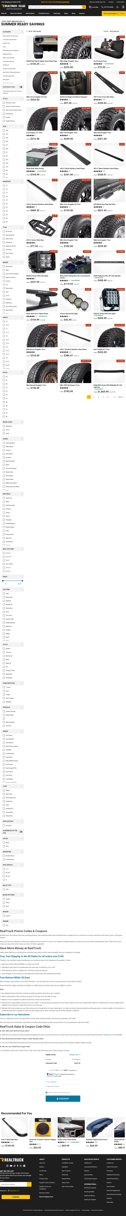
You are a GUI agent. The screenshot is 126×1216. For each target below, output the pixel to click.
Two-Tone (9, 615)
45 (6, 398)
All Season (9, 242)
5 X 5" (7, 560)
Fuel (7, 292)
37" (7, 152)
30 (6, 409)
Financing (110, 1171)
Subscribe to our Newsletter (15, 1014)
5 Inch (8, 369)
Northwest (9, 266)
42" (7, 178)
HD (7, 667)
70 (6, 380)
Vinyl (7, 531)
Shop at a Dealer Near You (97, 2)
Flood (7, 902)
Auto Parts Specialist (12, 274)
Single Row (9, 801)
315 (7, 167)
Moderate (9, 426)
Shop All (3, 13)
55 (6, 384)
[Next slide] (123, 1133)
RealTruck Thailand (90, 1199)
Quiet (7, 433)
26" (7, 214)
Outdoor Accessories (9, 68)
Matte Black (9, 446)
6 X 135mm (9, 564)
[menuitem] (4, 13)
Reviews (86, 1171)
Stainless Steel (10, 505)
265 (7, 138)
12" (7, 336)
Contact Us (110, 1163)
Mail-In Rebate (10, 722)
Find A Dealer (111, 1186)
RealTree (8, 601)
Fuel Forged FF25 (11, 768)
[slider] (3, 581)
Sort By (106, 31)
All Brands (65, 1174)
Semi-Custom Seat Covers (14, 110)
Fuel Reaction (10, 739)
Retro (7, 641)
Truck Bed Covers (43, 13)
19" (7, 200)
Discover (82, 13)
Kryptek (8, 630)
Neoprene (9, 538)
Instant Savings (10, 711)
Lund (7, 295)
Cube (7, 805)
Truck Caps (56, 13)
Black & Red (9, 472)
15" (7, 185)
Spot (7, 906)
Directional (9, 656)
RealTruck (6, 65)
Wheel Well (9, 816)
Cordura (8, 509)
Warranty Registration (113, 1190)
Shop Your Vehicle (16, 13)
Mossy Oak (9, 597)
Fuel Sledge (9, 779)
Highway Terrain (11, 246)
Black (7, 465)
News (41, 1174)
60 (6, 376)
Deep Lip (8, 663)
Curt (7, 314)
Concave (8, 652)
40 (6, 405)
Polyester (9, 520)
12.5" (7, 339)
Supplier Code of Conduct (47, 1182)
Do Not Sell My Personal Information (54, 1210)
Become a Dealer (44, 1193)
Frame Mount (10, 859)
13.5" (7, 343)
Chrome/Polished (11, 468)
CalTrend (8, 299)
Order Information (112, 1167)
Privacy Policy (43, 1178)
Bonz (7, 612)
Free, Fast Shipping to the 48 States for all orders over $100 (32, 956)
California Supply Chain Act (72, 1210)
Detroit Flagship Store (46, 1197)
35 (6, 413)
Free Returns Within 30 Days (15, 977)
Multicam (9, 626)
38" (7, 170)
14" (7, 347)
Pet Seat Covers (10, 103)
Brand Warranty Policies (114, 1194)
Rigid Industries (10, 277)
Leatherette (9, 541)
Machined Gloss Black (12, 486)
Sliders (8, 790)
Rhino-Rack (9, 288)
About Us (42, 1163)
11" (7, 329)
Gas (7, 925)
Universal (8, 825)
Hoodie (8, 117)
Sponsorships (88, 1174)
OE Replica (9, 677)
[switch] (12, 87)
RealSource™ (88, 1163)
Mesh (7, 659)
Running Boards (11, 797)
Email (2, 1180)
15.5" (7, 354)
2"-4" (7, 869)
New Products (30, 13)
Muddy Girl (9, 604)
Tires (4, 47)
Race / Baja (9, 253)
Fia (7, 284)
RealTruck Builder (63, 2)
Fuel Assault (9, 742)
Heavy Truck (65, 1182)
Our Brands (42, 1171)
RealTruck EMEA (89, 1192)
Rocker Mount (10, 856)
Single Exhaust (10, 121)
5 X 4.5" (8, 553)
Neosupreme (10, 534)
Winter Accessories (8, 57)
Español (109, 1198)
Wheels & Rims (7, 54)
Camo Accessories (8, 61)
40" (7, 174)
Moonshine (9, 608)
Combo (8, 899)
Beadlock (8, 702)
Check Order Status (113, 1178)
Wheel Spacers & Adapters (11, 50)
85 (6, 416)
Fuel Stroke (9, 764)
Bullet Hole (9, 674)
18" (7, 196)
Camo (7, 516)
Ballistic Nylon (10, 527)
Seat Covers (6, 43)
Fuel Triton (9, 775)
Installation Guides (67, 1163)
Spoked (8, 648)
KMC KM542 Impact (12, 761)
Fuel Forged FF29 (11, 782)
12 (114, 397)
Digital (8, 633)
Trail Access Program (90, 1178)
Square (8, 916)
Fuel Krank (9, 757)
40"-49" (8, 872)
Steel (7, 501)
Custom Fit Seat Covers (13, 106)
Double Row (9, 808)
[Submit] (29, 1184)
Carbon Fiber (10, 619)
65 (6, 391)
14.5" (7, 350)
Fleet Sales (110, 1202)
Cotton (8, 512)
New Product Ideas (67, 1186)
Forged (8, 694)
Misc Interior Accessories (10, 36)
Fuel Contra (9, 771)
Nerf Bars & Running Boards (11, 72)
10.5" (7, 325)
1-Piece (8, 687)
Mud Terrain (9, 239)
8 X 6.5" (8, 571)
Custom (8, 450)
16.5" (7, 361)
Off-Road (8, 249)
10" (7, 321)
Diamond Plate (10, 461)
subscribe (106, 1035)
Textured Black (10, 443)
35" (7, 145)
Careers (41, 1167)
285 (7, 130)
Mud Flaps (6, 79)
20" (7, 204)
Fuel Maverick (10, 753)
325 (7, 159)
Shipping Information (113, 1174)
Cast (7, 691)
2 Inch (8, 365)
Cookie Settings (86, 1210)
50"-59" (8, 876)
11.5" (7, 332)
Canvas (8, 545)
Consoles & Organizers (10, 39)
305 (7, 141)
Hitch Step (9, 794)
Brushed (8, 457)
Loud (7, 430)
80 (6, 402)
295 (7, 148)
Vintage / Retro (10, 670)
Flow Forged (9, 698)
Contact (111, 2)
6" (6, 880)
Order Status (120, 2)
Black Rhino (9, 310)
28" (7, 218)
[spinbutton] (5, 584)
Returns (109, 1182)
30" (7, 222)
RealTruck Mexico (89, 1195)
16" (7, 189)
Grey (7, 490)
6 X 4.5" (8, 567)
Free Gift (8, 726)
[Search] (84, 7)
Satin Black (9, 454)
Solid (7, 593)
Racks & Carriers (8, 83)
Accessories (9, 113)
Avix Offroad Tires (11, 306)
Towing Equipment (8, 76)
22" (7, 207)
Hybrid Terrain (10, 235)
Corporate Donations (90, 1167)
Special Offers (66, 1178)
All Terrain (9, 231)
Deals (73, 13)
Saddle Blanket (10, 523)
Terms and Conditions (97, 1210)
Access (8, 281)
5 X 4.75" (8, 556)
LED (7, 889)
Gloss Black (9, 475)
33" (7, 156)
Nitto (7, 270)
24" (7, 211)
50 (6, 395)
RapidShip (65, 1167)
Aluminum (9, 498)
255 (7, 163)
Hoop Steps (9, 812)
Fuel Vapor (9, 735)
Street (7, 257)
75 (6, 387)
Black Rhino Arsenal (12, 746)
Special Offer (10, 715)
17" (7, 193)
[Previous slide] (3, 1133)
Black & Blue (9, 479)
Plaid (7, 637)
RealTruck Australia (90, 1188)
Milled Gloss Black (11, 483)
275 (7, 134)
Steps (66, 13)
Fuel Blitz (8, 750)
